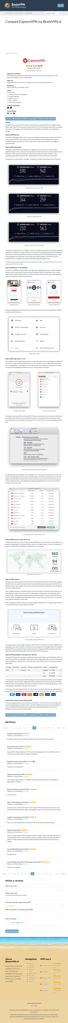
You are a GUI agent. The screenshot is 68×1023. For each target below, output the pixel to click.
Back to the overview (11, 53)
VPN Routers (32, 977)
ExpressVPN (46, 978)
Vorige (4, 873)
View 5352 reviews (48, 118)
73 (31, 728)
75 (38, 728)
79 (52, 728)
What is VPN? (33, 973)
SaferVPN (45, 984)
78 (48, 728)
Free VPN (31, 975)
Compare (31, 967)
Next (63, 728)
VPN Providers (19, 13)
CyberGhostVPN (47, 965)
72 (27, 728)
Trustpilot (26, 735)
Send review (12, 931)
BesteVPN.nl (9, 13)
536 (59, 728)
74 (34, 728)
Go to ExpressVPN (14, 118)
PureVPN (45, 971)
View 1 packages (31, 118)
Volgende (63, 873)
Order (60, 670)
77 (45, 728)
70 (20, 728)
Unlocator (45, 990)
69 (16, 728)
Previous (5, 728)
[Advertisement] (34, 39)
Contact (31, 981)
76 (41, 728)
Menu (60, 5)
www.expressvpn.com (34, 70)
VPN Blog (31, 979)
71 (23, 728)
